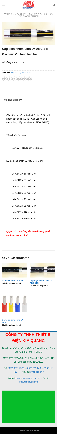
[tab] (28, 100)
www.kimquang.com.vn (28, 378)
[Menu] (3, 4)
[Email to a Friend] (19, 79)
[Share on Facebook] (9, 79)
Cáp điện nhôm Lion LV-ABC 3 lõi (41, 282)
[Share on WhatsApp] (4, 79)
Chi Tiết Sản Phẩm (13, 100)
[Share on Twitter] (14, 79)
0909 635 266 (34, 368)
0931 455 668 (37, 372)
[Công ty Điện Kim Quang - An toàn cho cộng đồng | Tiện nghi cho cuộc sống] (28, 5)
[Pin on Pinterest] (24, 79)
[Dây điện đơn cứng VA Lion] (14, 304)
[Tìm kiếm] (54, 4)
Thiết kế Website (25, 430)
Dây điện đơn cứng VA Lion (12, 321)
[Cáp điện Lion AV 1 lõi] (14, 270)
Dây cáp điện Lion (38, 14)
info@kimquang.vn (28, 382)
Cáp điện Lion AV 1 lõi (12, 281)
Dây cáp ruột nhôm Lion (36, 15)
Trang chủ (9, 14)
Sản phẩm (22, 14)
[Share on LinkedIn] (29, 79)
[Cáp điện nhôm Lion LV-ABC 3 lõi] (42, 270)
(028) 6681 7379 (16, 368)
